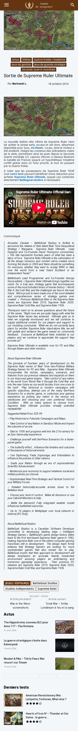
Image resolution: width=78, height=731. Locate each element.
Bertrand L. (19, 83)
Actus (15, 59)
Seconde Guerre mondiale (38, 69)
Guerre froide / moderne (49, 59)
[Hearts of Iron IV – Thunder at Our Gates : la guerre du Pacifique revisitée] (13, 718)
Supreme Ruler (47, 588)
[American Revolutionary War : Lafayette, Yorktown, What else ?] (13, 700)
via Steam (37, 147)
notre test (16, 173)
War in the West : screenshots (20, 605)
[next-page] (56, 676)
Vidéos (26, 59)
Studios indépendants (19, 588)
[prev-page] (21, 676)
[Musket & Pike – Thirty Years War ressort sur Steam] (64, 663)
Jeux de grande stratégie (49, 64)
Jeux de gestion (21, 64)
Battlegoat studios (31, 179)
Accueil (34, 596)
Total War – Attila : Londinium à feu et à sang (57, 605)
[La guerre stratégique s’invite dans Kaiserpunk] (64, 645)
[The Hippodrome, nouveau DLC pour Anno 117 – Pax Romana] (64, 627)
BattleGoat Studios (45, 583)
